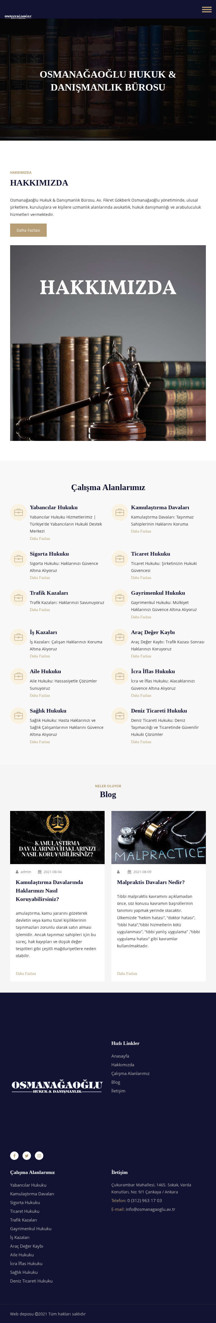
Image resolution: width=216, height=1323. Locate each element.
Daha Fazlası (28, 230)
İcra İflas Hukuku (26, 1263)
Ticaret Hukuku (24, 1211)
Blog (115, 1082)
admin (25, 872)
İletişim (118, 1091)
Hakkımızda (122, 1064)
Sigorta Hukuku (25, 1202)
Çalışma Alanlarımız (130, 1073)
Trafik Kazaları (23, 1220)
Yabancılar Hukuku (28, 1185)
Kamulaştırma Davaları (32, 1193)
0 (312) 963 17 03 (144, 1200)
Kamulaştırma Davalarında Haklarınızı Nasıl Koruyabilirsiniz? (49, 890)
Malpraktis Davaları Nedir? (151, 882)
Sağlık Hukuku (24, 1272)
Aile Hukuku (22, 1254)
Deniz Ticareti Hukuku (31, 1281)
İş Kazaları (20, 1237)
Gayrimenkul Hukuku (30, 1228)
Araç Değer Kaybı (26, 1246)
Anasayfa (120, 1056)
